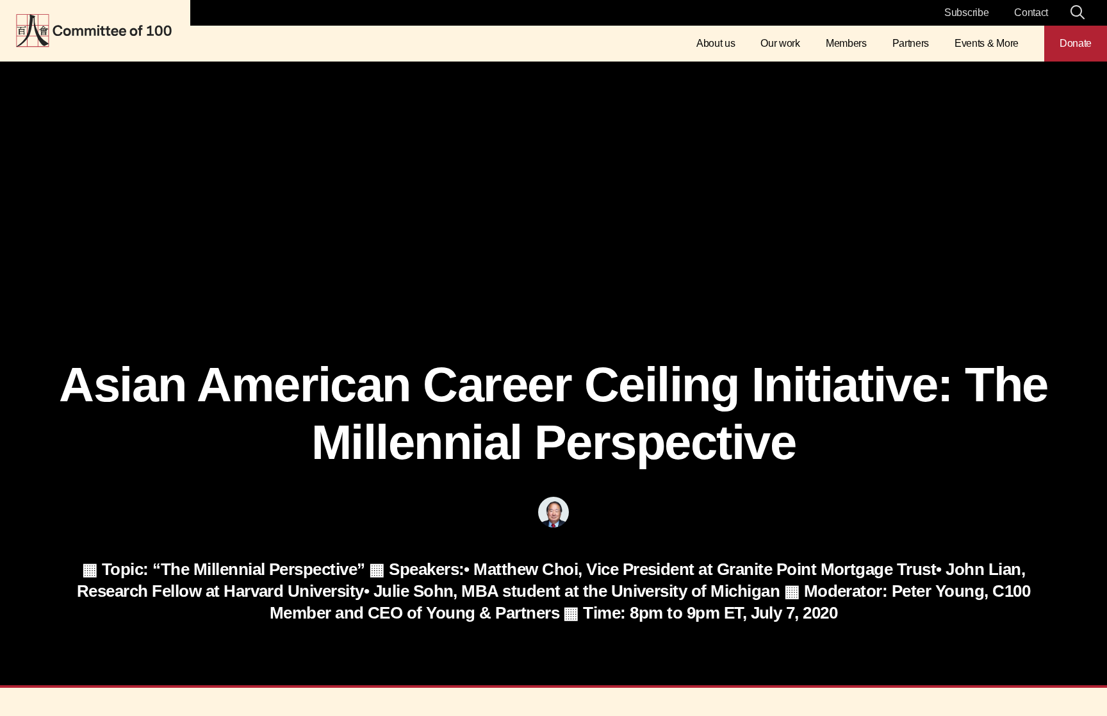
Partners (910, 43)
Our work (780, 43)
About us (715, 43)
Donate (1076, 43)
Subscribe (966, 12)
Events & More (987, 43)
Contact (1031, 12)
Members (846, 43)
